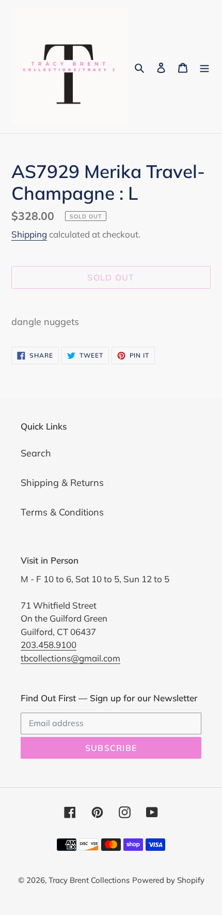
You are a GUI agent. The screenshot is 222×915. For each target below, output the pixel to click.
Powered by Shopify (168, 880)
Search (36, 453)
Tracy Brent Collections (89, 880)
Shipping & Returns (62, 483)
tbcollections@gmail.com (70, 658)
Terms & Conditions (62, 512)
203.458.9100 (48, 644)
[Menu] (204, 66)
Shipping (29, 234)
